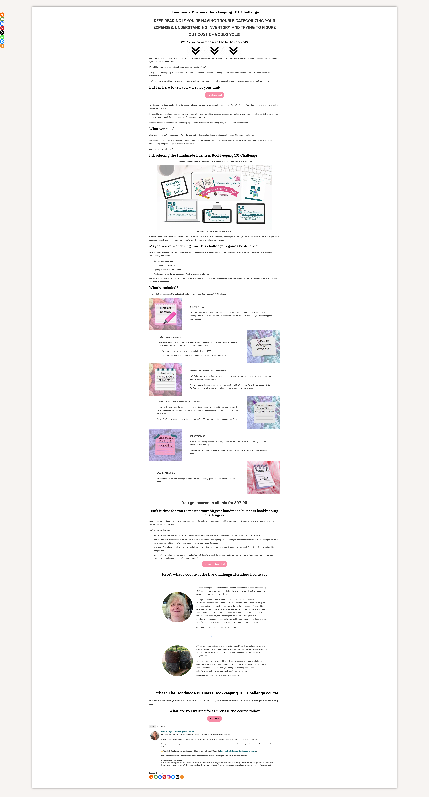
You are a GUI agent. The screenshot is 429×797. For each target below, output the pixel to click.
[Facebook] (160, 777)
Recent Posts (161, 726)
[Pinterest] (164, 777)
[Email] (156, 777)
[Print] (151, 777)
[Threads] (177, 777)
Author (152, 726)
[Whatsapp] (2, 37)
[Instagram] (169, 777)
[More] (182, 777)
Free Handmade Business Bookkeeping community (238, 751)
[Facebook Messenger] (173, 777)
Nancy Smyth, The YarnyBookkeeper (177, 731)
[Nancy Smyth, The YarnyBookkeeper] (154, 733)
